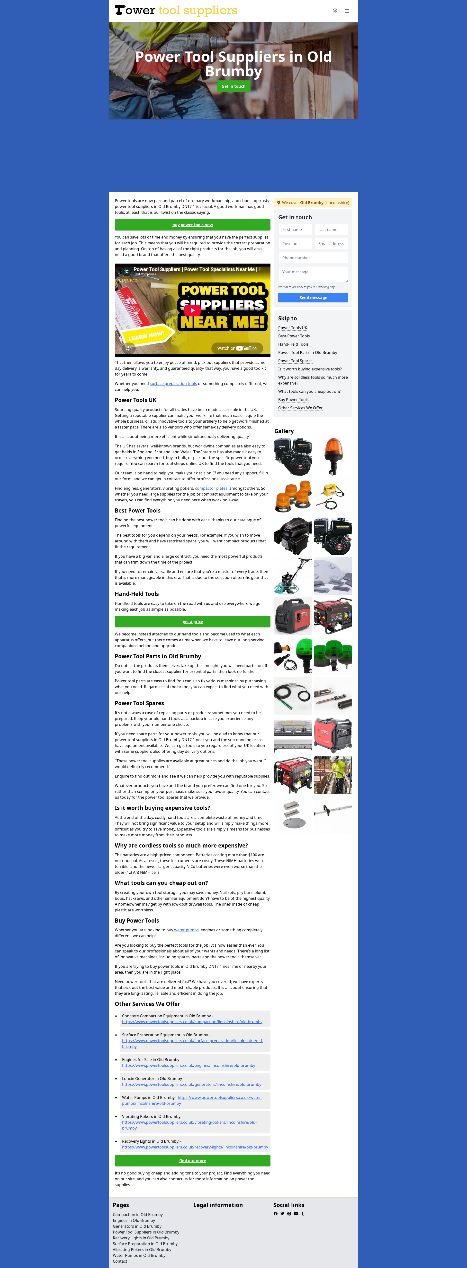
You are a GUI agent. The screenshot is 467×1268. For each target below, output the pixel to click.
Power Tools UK (292, 327)
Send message (313, 297)
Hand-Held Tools (293, 344)
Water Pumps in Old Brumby (139, 1255)
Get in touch (234, 86)
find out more (192, 1160)
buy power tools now (192, 224)
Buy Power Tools (293, 399)
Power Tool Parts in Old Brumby (307, 352)
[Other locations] (335, 11)
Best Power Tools (294, 336)
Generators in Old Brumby (137, 1226)
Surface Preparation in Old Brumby (145, 1243)
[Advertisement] (233, 155)
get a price (193, 621)
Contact (120, 1261)
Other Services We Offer (300, 408)
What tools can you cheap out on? (309, 391)
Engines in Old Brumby (134, 1220)
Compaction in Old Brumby (138, 1214)
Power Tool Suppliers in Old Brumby (146, 1232)
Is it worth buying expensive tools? (310, 369)
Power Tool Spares (295, 360)
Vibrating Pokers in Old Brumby (142, 1249)
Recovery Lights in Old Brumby (141, 1238)
